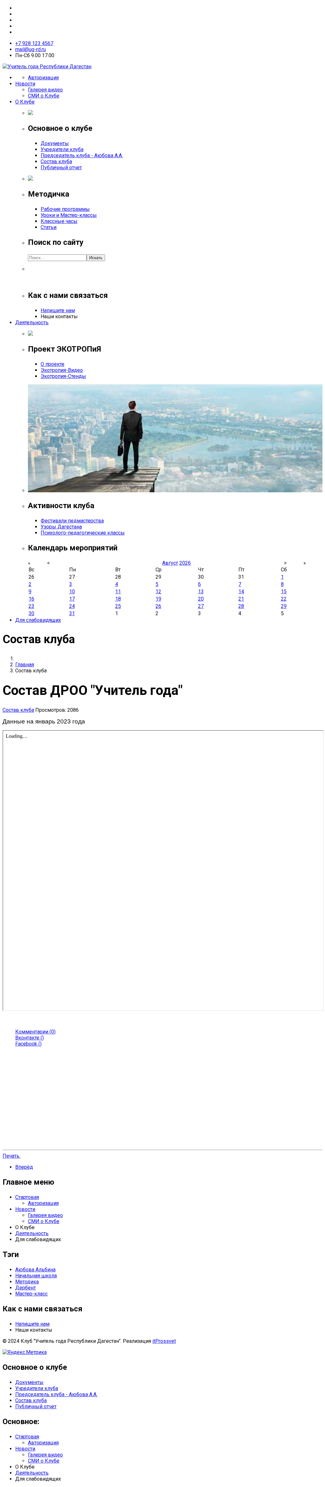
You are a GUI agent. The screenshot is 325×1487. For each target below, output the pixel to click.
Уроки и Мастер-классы (69, 215)
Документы (55, 143)
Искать (96, 257)
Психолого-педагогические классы (83, 533)
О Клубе (25, 102)
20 (201, 599)
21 (241, 599)
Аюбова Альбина (35, 1270)
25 (118, 606)
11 (118, 592)
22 (284, 599)
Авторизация (43, 78)
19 (158, 599)
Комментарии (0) (35, 1032)
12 (158, 592)
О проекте (52, 364)
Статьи (48, 227)
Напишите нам (58, 310)
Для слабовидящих (38, 620)
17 (72, 599)
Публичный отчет (61, 168)
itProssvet (164, 1341)
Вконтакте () (29, 1038)
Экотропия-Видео (62, 370)
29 (284, 606)
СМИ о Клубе (43, 96)
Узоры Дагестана (61, 527)
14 (241, 592)
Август (170, 563)
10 (72, 592)
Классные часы (59, 221)
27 (201, 606)
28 (241, 606)
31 (72, 613)
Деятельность (32, 323)
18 (118, 599)
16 (31, 599)
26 (158, 606)
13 (201, 592)
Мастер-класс (31, 1294)
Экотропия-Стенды (63, 376)
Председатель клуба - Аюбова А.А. (82, 155)
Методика (27, 1282)
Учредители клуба (62, 149)
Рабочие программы (65, 209)
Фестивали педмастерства (72, 521)
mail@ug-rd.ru (30, 49)
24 (72, 606)
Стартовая (27, 1197)
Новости (25, 84)
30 (31, 613)
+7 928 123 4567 (34, 43)
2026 (185, 563)
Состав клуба (56, 161)
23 (31, 606)
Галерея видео (45, 90)
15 (284, 592)
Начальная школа (36, 1276)
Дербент (25, 1288)
